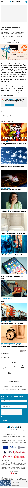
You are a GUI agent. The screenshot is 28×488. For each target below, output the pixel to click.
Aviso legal (4, 440)
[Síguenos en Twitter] (7, 430)
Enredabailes (5, 389)
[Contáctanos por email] (21, 430)
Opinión (23, 436)
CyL (22, 434)
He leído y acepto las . (10, 416)
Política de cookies (22, 440)
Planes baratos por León (19, 384)
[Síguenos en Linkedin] (14, 430)
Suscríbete (4, 420)
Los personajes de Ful (14, 389)
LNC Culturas (4, 25)
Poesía (3, 115)
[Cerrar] (26, 481)
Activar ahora (9, 105)
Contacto (11, 442)
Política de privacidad (12, 440)
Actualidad (7, 434)
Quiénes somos (5, 442)
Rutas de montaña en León (16, 386)
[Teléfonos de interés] (5, 367)
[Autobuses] (10, 374)
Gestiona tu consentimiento (20, 442)
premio (10, 115)
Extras (14, 438)
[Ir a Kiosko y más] (18, 430)
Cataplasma (23, 389)
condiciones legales (13, 416)
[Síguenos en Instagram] (12, 430)
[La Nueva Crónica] (14, 428)
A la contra (6, 386)
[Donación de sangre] (14, 367)
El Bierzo (13, 434)
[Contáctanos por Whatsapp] (16, 430)
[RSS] (23, 430)
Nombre (2, 398)
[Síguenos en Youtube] (9, 430)
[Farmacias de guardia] (18, 374)
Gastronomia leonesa (8, 384)
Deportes (18, 436)
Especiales (12, 436)
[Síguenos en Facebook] (5, 430)
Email (2, 404)
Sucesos (18, 434)
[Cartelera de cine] (23, 367)
